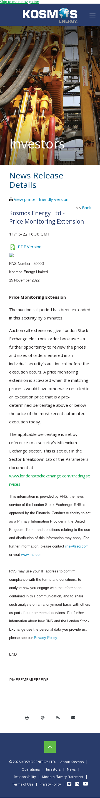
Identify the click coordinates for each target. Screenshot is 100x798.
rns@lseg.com (77, 546)
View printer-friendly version (41, 199)
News (71, 769)
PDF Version (29, 246)
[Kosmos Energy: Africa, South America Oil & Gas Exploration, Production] (50, 14)
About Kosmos (72, 761)
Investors (53, 769)
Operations (31, 769)
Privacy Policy (45, 638)
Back (86, 207)
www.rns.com (31, 555)
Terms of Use (22, 784)
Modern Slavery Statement (62, 776)
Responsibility (25, 776)
